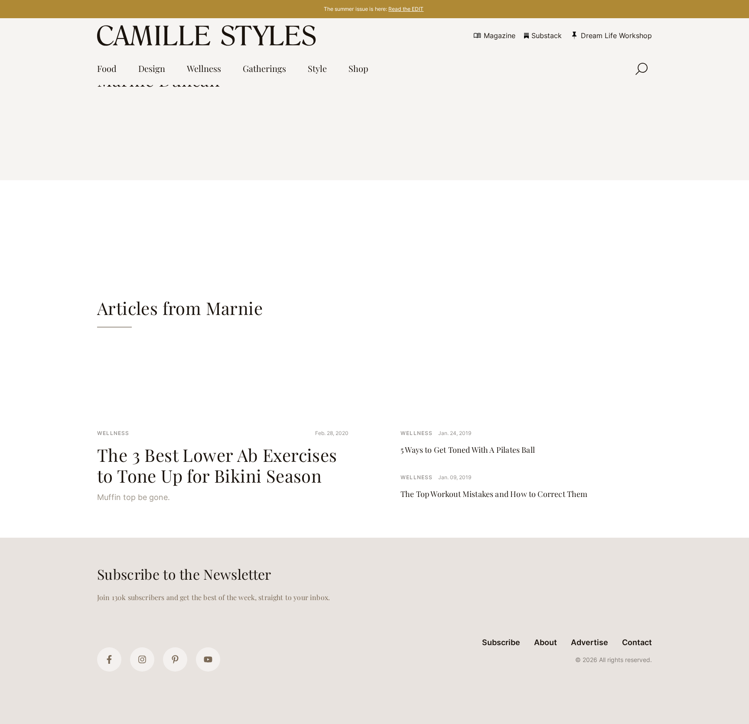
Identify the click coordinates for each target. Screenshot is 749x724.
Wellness (113, 433)
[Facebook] (109, 659)
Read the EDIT (405, 9)
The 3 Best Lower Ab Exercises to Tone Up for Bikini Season (217, 465)
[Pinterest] (175, 659)
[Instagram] (142, 659)
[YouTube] (208, 659)
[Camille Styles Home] (208, 35)
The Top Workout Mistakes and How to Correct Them (494, 494)
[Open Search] (641, 68)
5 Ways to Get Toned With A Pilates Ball (468, 450)
